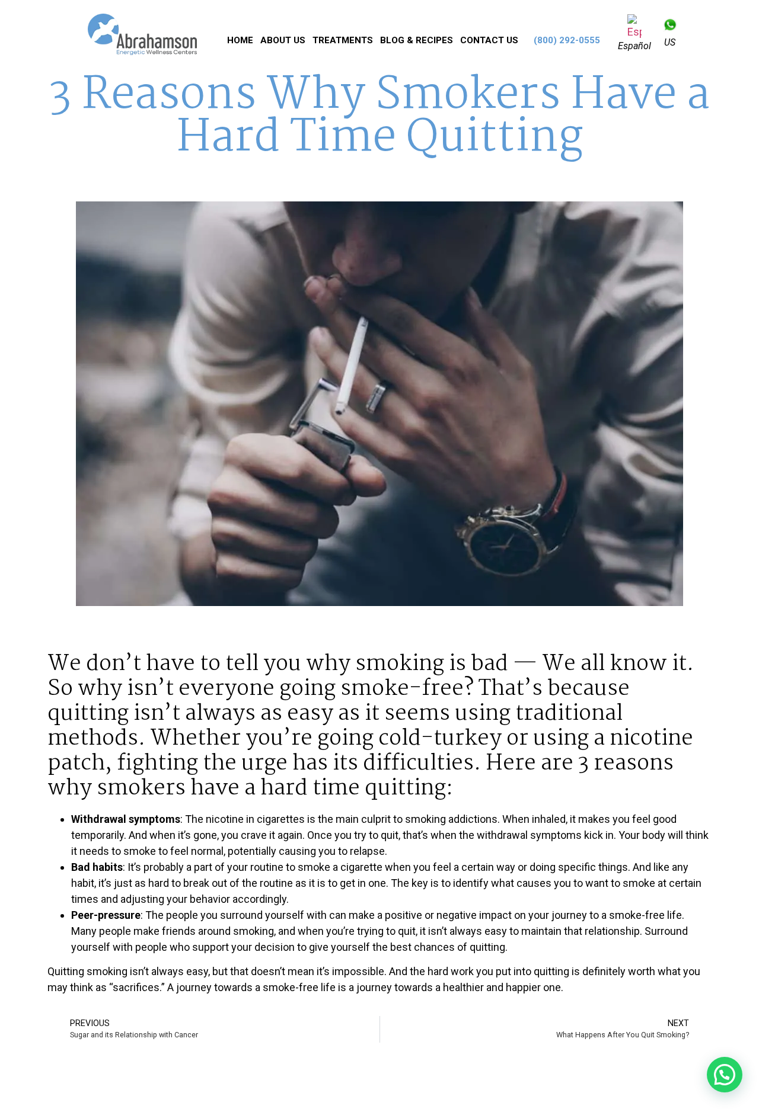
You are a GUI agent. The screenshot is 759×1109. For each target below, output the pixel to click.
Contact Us (489, 40)
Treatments (342, 40)
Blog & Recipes (416, 40)
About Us (282, 40)
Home (240, 40)
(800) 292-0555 (567, 40)
